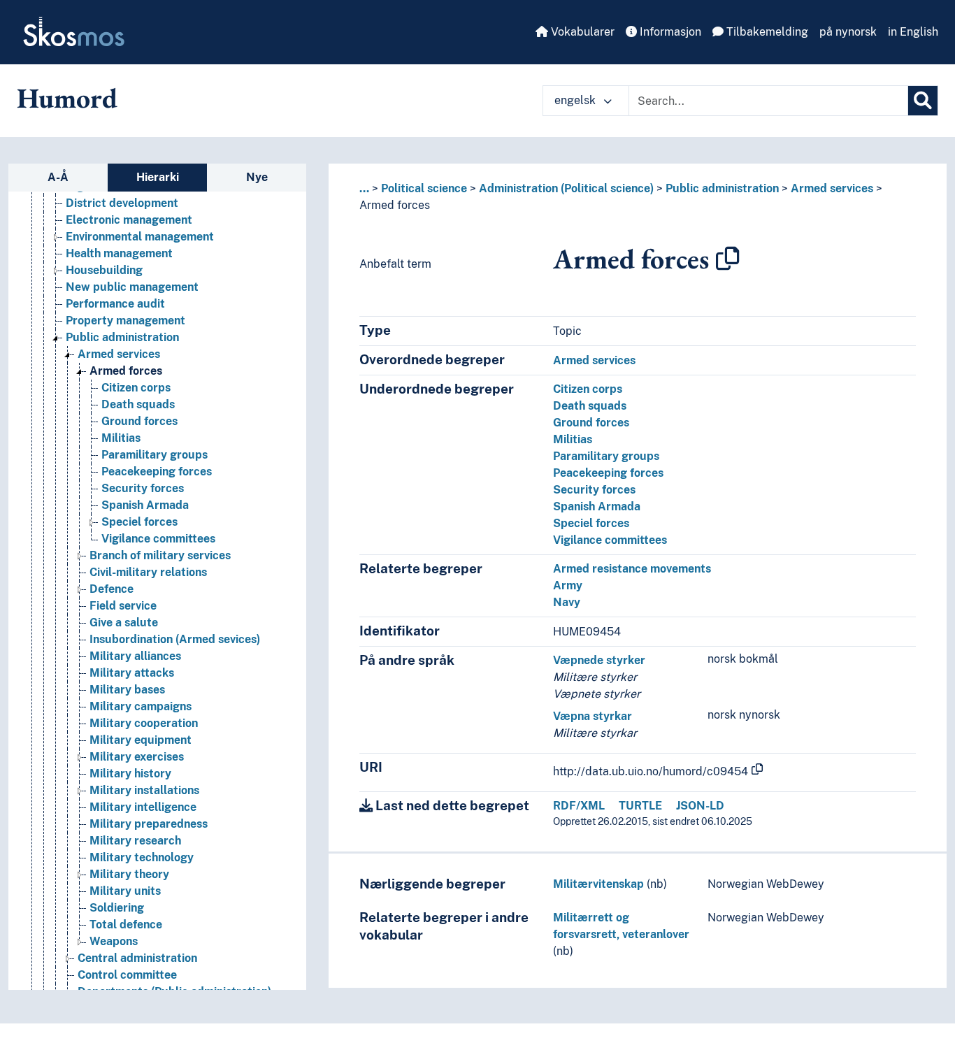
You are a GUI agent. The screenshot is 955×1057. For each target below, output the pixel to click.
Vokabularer (581, 31)
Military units (125, 891)
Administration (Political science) (566, 188)
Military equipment (140, 740)
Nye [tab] (257, 177)
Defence (111, 589)
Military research (135, 840)
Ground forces (139, 421)
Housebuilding (104, 270)
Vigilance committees (158, 538)
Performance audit (115, 303)
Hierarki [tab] (157, 177)
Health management (119, 253)
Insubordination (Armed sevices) (174, 639)
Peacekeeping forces (156, 471)
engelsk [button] (576, 100)
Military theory (129, 874)
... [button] (364, 188)
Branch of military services (160, 555)
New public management (132, 287)
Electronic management (129, 219)
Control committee (127, 975)
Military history (130, 773)
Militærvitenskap (598, 884)
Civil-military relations (148, 572)
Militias (121, 438)
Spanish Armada (145, 505)
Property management (125, 320)
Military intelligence (142, 807)
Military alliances (135, 656)
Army (567, 585)
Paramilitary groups (154, 454)
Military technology (141, 857)
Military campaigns (140, 706)
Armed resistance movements (632, 568)
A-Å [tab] (58, 177)
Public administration (122, 337)
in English (913, 31)
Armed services (119, 354)
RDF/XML (579, 805)
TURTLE (640, 805)
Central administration (137, 958)
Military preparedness (148, 823)
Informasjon (669, 31)
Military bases (127, 689)
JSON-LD (700, 805)
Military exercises (136, 756)
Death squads (138, 404)
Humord (67, 98)
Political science (424, 188)
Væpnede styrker (599, 660)
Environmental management (140, 236)
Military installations (144, 790)
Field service (123, 605)
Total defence (125, 924)
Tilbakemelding (766, 31)
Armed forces (125, 371)
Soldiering (116, 907)
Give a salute (123, 622)
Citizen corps (136, 387)
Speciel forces (139, 521)
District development (122, 203)
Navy (566, 602)
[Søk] (922, 100)
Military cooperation (143, 723)
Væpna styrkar (592, 716)
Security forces (142, 488)
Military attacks (131, 673)
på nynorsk (848, 31)
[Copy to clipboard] (727, 258)
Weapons (113, 941)
